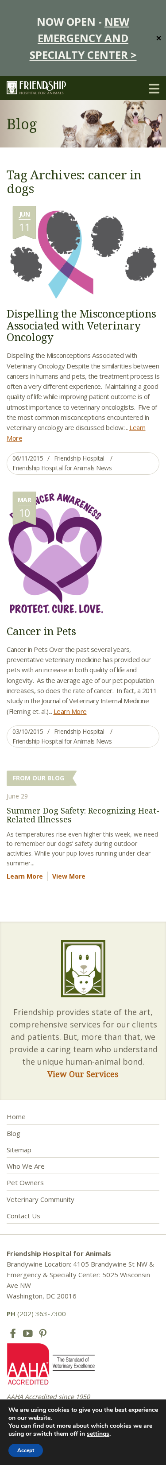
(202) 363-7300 (36, 1313)
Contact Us (23, 1215)
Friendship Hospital (79, 458)
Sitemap (19, 1149)
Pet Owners (25, 1182)
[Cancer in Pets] (55, 553)
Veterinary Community (40, 1199)
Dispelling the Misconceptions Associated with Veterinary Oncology (81, 325)
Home (16, 1116)
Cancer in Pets (41, 631)
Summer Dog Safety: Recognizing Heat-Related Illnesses (83, 815)
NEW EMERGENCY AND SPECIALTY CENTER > (83, 38)
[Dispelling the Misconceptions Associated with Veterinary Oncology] (83, 252)
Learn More (70, 711)
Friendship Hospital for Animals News (62, 468)
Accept (25, 1450)
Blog (13, 1133)
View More (68, 876)
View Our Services (83, 1074)
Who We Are (26, 1166)
